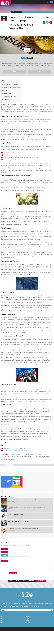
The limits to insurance (8, 98)
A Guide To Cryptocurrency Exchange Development (15, 450)
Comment (4, 560)
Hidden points (7, 99)
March (4, 19)
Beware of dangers (7, 93)
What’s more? (6, 90)
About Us (17, 580)
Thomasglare (16, 31)
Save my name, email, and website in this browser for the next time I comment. (19, 558)
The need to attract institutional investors (11, 87)
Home (19, 11)
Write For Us (31, 580)
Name (3, 549)
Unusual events (6, 89)
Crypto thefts (6, 86)
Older (14, 71)
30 (4, 17)
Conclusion (6, 101)
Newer (39, 71)
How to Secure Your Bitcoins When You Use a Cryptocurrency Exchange (20, 446)
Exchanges (38, 416)
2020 (4, 20)
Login (24, 580)
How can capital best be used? (9, 96)
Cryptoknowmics (27, 628)
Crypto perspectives (7, 95)
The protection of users (8, 92)
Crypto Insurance (8, 464)
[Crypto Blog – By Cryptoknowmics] (5, 5)
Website (4, 555)
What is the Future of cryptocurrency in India (14, 448)
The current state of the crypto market (11, 84)
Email (3, 552)
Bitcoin (30, 57)
